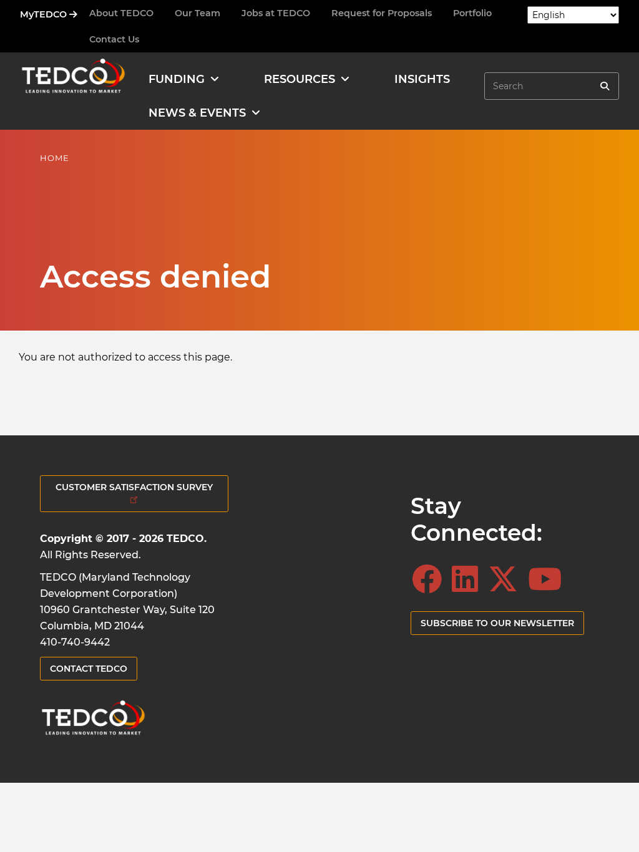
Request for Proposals (381, 13)
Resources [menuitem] (299, 79)
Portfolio (472, 13)
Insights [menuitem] (422, 79)
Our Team (197, 13)
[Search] (604, 86)
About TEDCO (121, 13)
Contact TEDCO (88, 668)
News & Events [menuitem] (197, 113)
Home (54, 158)
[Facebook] (430, 579)
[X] (506, 579)
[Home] (73, 78)
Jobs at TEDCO (275, 13)
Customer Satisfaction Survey (134, 487)
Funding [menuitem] (177, 79)
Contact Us (114, 39)
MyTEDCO (44, 14)
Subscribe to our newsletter (497, 623)
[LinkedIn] (468, 579)
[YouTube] (548, 579)
